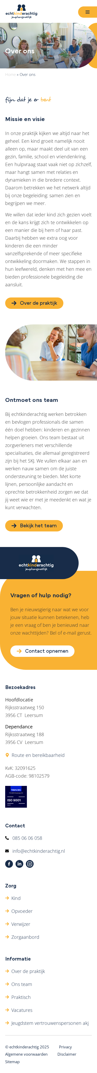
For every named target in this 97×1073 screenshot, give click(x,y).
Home (10, 74)
